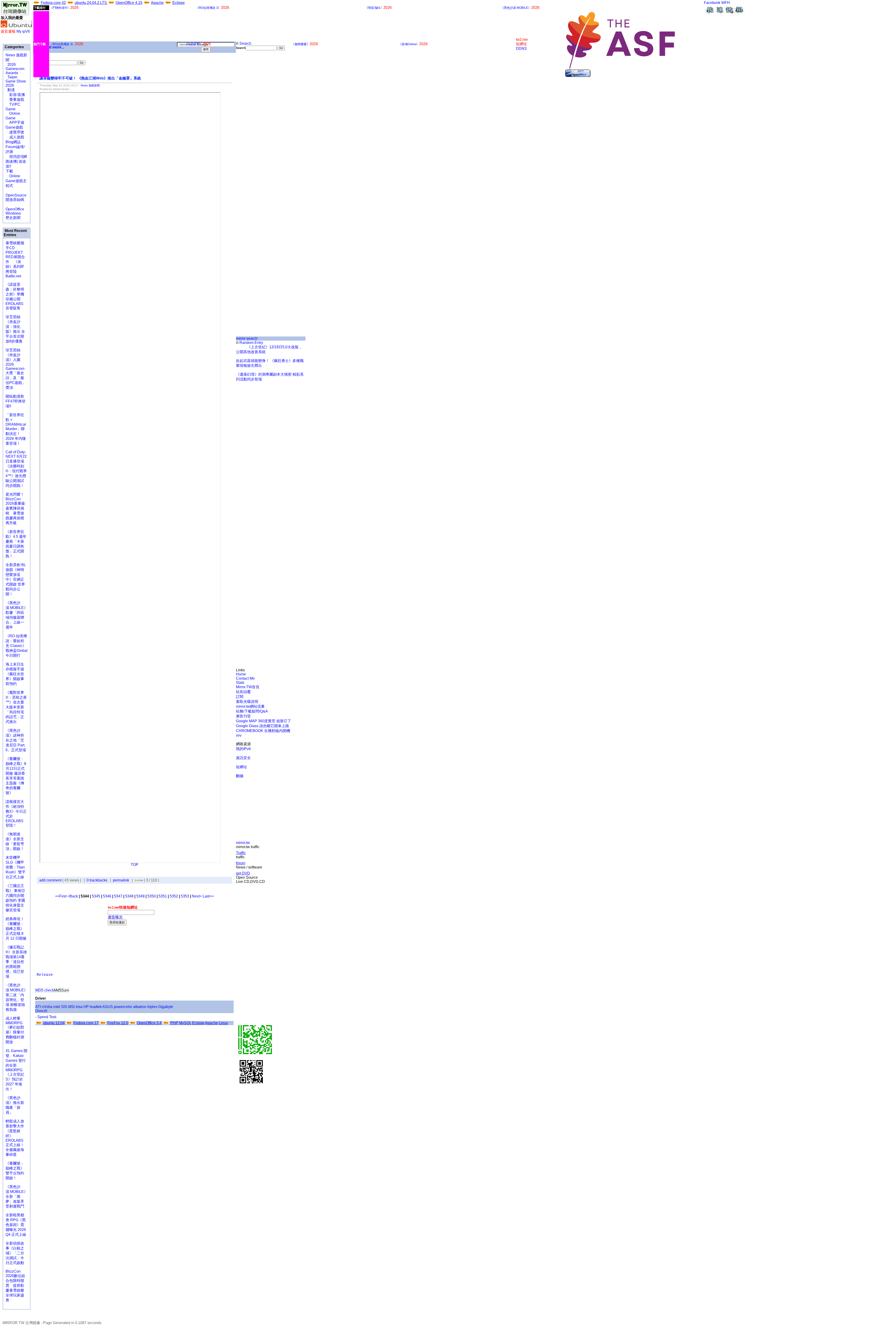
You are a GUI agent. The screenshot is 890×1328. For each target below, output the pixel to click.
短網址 (241, 767)
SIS (64, 1007)
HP (86, 1007)
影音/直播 (15, 95)
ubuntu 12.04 (54, 1023)
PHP (174, 1023)
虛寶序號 (15, 132)
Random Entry (250, 343)
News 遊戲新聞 (90, 85)
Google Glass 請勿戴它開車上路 (262, 726)
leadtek (96, 1007)
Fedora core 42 (53, 3)
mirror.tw (243, 843)
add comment (50, 880)
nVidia (47, 1007)
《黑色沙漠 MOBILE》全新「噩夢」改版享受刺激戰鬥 (17, 1196)
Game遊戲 (14, 127)
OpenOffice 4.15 (129, 3)
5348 (129, 896)
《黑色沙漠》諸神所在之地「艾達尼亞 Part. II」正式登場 (16, 740)
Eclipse (178, 3)
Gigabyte (165, 1007)
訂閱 (239, 697)
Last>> (208, 896)
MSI (71, 1007)
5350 (151, 896)
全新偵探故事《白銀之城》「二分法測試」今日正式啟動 (15, 1253)
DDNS (521, 49)
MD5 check (44, 990)
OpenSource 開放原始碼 (16, 195)
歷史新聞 (13, 218)
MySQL (185, 1023)
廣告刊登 (243, 716)
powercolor (123, 1007)
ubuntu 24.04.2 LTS (91, 3)
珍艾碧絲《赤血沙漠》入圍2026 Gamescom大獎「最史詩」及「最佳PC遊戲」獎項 (16, 369)
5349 (140, 896)
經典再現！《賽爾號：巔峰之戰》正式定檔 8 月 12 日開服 (16, 928)
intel (56, 1007)
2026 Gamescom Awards (15, 69)
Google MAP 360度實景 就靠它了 (263, 721)
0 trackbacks (97, 880)
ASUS (107, 1007)
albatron (139, 1007)
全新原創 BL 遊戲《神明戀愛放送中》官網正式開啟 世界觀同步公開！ (16, 579)
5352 (174, 896)
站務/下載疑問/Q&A (252, 711)
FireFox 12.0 (117, 1023)
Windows (13, 213)
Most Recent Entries (15, 233)
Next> (197, 896)
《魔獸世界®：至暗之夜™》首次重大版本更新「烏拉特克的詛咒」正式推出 (16, 707)
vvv (239, 735)
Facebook (712, 3)
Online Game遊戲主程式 (16, 181)
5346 (107, 896)
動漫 (11, 90)
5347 (118, 896)
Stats (240, 683)
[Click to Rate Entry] (136, 880)
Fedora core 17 (86, 1023)
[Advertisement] (251, 127)
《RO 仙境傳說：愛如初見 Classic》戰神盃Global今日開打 (17, 645)
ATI (38, 1007)
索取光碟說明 (247, 702)
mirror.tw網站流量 (250, 706)
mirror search (246, 338)
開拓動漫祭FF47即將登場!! (15, 401)
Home (241, 674)
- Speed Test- (46, 1017)
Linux (223, 1023)
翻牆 (239, 776)
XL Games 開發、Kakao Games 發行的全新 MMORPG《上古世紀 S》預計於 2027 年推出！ (16, 1070)
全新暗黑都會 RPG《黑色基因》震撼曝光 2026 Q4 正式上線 (16, 1224)
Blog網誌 (13, 142)
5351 (163, 896)
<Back (73, 896)
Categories (14, 47)
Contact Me (245, 678)
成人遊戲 (15, 137)
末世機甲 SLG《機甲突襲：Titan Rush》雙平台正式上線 (15, 867)
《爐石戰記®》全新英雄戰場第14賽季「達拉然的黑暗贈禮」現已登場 (16, 961)
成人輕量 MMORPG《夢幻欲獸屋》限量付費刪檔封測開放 (15, 1030)
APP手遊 (15, 122)
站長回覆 (243, 692)
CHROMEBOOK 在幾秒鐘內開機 (263, 731)
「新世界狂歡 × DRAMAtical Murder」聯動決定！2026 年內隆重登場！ (16, 429)
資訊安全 (243, 758)
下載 (9, 171)
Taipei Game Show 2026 (16, 81)
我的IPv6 (243, 749)
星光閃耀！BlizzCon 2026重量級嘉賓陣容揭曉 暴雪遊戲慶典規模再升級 (15, 508)
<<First (61, 896)
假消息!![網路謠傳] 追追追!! (16, 161)
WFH (725, 3)
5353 (185, 896)
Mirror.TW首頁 (247, 687)
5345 (96, 896)
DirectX (41, 1011)
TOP (134, 865)
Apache (157, 3)
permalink (121, 880)
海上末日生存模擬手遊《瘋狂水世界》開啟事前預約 (15, 674)
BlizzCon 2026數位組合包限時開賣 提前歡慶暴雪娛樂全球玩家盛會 (15, 1285)
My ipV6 (23, 31)
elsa (79, 1007)
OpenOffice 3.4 (149, 1023)
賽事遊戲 (15, 99)
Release (45, 975)
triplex (152, 1007)
